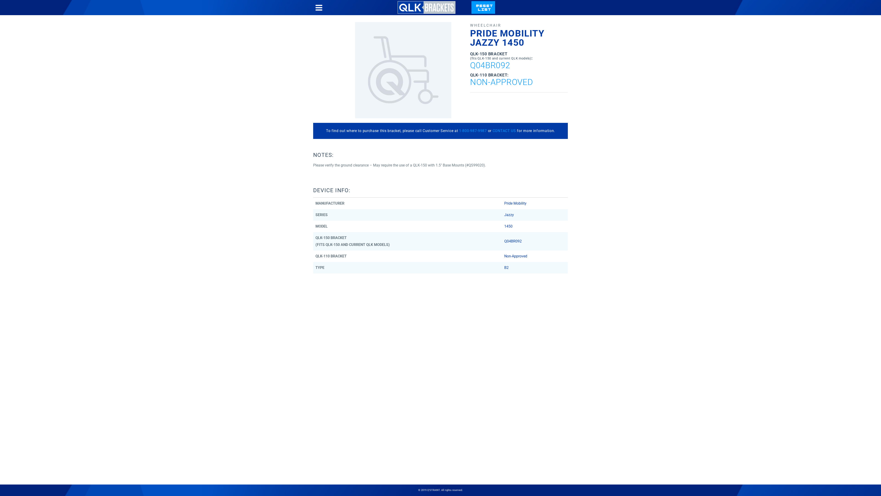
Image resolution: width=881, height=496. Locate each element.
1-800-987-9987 (473, 131)
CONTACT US (504, 131)
